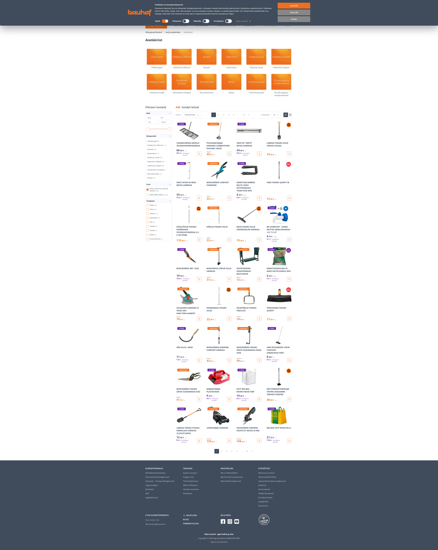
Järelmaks (149, 489)
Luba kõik (294, 6)
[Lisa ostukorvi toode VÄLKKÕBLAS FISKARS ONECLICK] (259, 318)
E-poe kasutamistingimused (157, 477)
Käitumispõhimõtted (267, 477)
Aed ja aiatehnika (173, 32)
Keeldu (294, 19)
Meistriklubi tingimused (231, 481)
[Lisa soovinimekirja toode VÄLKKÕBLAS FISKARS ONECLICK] (238, 303)
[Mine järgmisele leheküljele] (248, 115)
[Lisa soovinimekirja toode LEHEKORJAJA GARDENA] (208, 423)
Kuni (162, 118)
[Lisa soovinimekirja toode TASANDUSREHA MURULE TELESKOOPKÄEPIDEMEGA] (178, 138)
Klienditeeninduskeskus (155, 473)
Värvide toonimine (191, 489)
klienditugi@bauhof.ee (157, 524)
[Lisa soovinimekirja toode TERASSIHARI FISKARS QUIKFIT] (268, 303)
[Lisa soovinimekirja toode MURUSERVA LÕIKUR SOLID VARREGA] (208, 263)
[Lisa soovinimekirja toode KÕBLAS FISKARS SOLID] (208, 222)
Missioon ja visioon (266, 473)
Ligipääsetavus (151, 497)
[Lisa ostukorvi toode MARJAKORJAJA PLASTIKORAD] (229, 399)
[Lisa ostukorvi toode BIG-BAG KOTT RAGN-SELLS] (289, 440)
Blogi (186, 519)
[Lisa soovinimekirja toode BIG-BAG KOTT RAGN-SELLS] (268, 423)
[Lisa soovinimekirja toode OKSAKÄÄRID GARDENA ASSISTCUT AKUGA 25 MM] (238, 423)
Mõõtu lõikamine (190, 485)
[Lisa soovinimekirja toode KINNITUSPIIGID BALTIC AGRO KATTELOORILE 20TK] (268, 263)
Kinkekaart (187, 493)
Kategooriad (151, 136)
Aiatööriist (188, 32)
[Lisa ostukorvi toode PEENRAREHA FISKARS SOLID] (229, 318)
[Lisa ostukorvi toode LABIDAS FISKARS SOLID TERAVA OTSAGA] (289, 153)
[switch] (186, 21)
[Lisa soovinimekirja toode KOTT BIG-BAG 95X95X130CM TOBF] (238, 384)
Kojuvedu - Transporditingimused (159, 481)
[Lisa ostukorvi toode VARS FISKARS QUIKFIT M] (289, 198)
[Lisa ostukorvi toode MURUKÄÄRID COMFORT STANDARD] (229, 198)
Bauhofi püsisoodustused (232, 477)
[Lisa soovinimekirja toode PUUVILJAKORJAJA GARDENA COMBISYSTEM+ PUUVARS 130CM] (208, 138)
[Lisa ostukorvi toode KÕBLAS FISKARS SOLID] (229, 239)
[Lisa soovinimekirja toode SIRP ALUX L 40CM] (178, 342)
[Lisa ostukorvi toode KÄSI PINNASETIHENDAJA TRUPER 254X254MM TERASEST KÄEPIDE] (289, 399)
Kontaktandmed (265, 497)
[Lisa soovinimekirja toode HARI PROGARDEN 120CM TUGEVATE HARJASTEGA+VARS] (268, 342)
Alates (149, 118)
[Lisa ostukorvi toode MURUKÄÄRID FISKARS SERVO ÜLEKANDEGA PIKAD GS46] (259, 360)
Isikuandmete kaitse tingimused (272, 481)
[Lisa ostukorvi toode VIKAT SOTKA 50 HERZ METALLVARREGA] (199, 198)
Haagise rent (188, 477)
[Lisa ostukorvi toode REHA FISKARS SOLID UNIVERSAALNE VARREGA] (259, 239)
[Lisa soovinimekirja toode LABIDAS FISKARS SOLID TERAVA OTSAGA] (268, 138)
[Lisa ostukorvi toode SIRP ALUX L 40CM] (199, 360)
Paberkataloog (191, 523)
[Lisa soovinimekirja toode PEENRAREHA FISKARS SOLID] (208, 303)
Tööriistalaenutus (190, 481)
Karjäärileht (263, 501)
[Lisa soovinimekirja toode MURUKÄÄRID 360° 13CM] (178, 263)
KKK (147, 493)
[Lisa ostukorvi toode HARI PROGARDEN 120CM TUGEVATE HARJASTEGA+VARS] (289, 360)
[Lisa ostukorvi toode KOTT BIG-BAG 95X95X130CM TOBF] (259, 399)
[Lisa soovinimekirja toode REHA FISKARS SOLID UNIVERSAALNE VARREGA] (238, 222)
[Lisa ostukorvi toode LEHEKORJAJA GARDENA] (229, 440)
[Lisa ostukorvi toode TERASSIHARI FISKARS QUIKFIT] (289, 318)
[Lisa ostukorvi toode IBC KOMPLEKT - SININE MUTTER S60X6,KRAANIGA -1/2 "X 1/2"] (289, 239)
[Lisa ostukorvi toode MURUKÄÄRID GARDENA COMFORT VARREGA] (229, 360)
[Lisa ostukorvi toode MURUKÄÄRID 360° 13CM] (199, 279)
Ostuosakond (264, 489)
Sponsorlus (263, 505)
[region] (234, 282)
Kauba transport (190, 473)
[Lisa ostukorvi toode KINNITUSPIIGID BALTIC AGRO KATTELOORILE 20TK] (289, 279)
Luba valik (294, 12)
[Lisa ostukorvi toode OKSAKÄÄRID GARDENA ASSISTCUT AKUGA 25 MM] (259, 440)
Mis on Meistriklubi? (229, 473)
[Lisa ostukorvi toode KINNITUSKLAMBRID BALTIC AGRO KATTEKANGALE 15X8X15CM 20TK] (259, 198)
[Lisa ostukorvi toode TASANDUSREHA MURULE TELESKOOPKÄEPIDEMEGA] (199, 153)
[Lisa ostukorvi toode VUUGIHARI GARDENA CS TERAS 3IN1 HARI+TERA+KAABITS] (199, 318)
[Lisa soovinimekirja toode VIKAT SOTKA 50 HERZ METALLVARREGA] (178, 177)
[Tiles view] (285, 115)
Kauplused (191, 515)
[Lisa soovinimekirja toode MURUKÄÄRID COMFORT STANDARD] (208, 177)
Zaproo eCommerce (219, 542)
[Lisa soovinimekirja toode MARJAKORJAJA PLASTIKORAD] (208, 384)
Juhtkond (262, 485)
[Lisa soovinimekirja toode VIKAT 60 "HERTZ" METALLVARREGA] (238, 138)
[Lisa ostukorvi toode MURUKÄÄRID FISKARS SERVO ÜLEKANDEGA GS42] (199, 399)
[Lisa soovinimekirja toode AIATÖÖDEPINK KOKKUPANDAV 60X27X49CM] (238, 263)
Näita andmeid (242, 21)
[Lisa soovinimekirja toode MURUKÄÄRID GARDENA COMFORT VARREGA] (208, 342)
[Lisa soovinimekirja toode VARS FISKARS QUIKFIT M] (268, 177)
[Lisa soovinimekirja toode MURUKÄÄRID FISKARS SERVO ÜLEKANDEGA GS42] (178, 384)
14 (244, 115)
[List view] (290, 115)
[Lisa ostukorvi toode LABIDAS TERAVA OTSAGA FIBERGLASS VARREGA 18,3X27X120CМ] (199, 440)
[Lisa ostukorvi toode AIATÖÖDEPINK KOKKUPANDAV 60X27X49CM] (259, 279)
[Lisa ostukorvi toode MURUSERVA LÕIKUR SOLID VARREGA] (229, 279)
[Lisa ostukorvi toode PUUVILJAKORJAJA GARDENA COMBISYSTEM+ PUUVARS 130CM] (229, 153)
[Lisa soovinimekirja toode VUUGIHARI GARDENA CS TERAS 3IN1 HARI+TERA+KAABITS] (178, 303)
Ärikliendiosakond (266, 493)
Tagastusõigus (151, 485)
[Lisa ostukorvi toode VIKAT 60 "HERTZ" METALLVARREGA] (259, 153)
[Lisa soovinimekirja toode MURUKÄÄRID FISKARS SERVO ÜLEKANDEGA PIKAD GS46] (238, 342)
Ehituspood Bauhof (154, 32)
